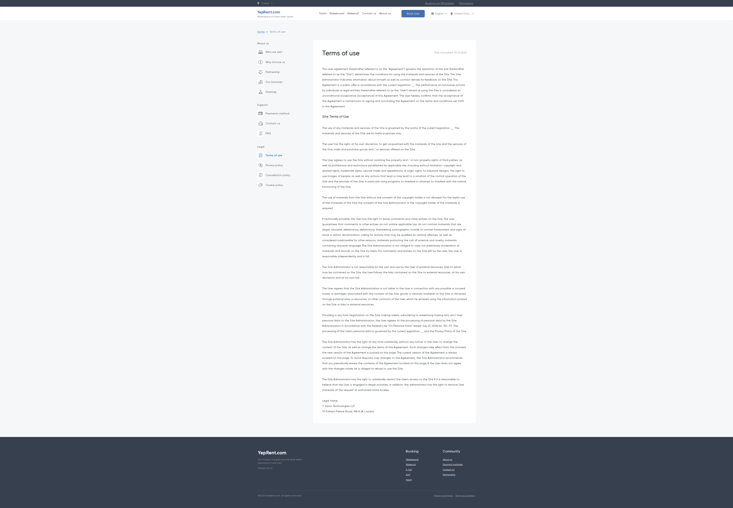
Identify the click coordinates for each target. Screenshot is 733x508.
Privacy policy (274, 165)
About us (385, 13)
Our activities (274, 81)
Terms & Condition (465, 495)
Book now (413, 13)
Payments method (277, 113)
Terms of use (274, 155)
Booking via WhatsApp (439, 3)
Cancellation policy (278, 175)
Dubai (264, 3)
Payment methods (453, 464)
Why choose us (275, 62)
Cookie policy (274, 185)
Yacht (322, 13)
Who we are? (274, 51)
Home (261, 31)
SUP (408, 474)
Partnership (466, 3)
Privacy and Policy (443, 495)
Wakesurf (353, 13)
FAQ (268, 133)
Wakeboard (336, 13)
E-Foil (409, 469)
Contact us (369, 13)
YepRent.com (275, 14)
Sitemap (271, 91)
